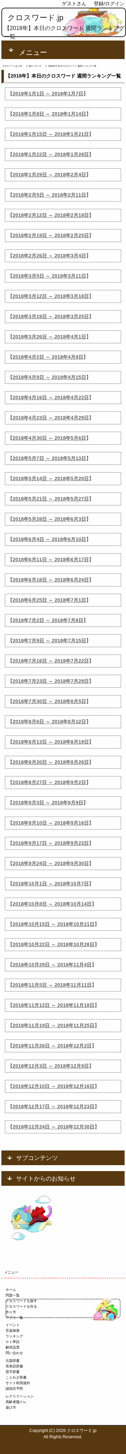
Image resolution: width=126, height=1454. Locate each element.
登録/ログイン (109, 3)
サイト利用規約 (18, 1383)
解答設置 (13, 1347)
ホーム (11, 1290)
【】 (48, 93)
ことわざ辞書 (16, 1377)
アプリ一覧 (14, 1318)
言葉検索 (13, 1330)
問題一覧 (13, 1295)
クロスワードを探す (21, 1301)
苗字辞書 (13, 1372)
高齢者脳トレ (16, 1402)
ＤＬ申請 (13, 1342)
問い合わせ (14, 1353)
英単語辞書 (14, 1366)
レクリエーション (20, 1396)
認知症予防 (14, 1388)
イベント (13, 1325)
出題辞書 (13, 1360)
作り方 (11, 1312)
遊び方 (11, 1407)
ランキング (14, 1336)
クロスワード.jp (35, 17)
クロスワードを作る (21, 1306)
